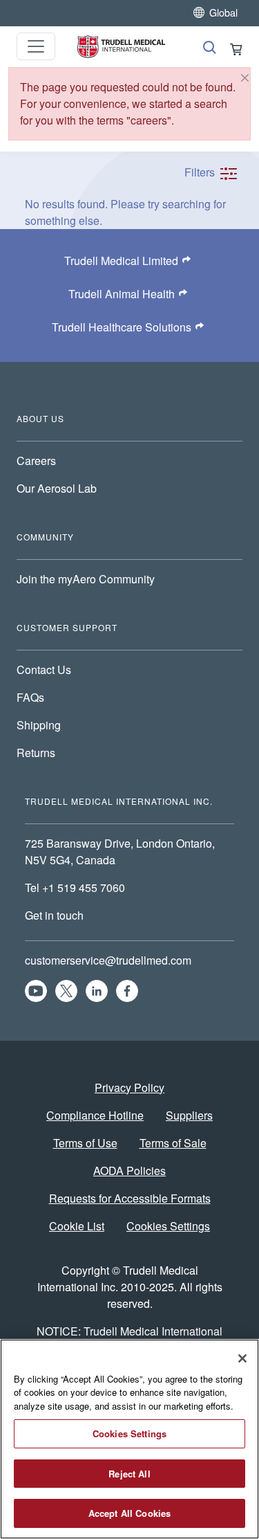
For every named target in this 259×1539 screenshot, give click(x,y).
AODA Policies (129, 1170)
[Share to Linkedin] (97, 991)
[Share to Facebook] (127, 991)
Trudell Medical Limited (121, 260)
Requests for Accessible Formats (130, 1198)
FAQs (30, 697)
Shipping (39, 725)
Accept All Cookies (129, 1513)
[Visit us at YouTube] (36, 991)
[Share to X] (66, 991)
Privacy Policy (129, 1087)
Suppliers (189, 1115)
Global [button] (223, 12)
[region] (129, 1439)
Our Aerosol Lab (57, 488)
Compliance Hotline (95, 1115)
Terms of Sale (173, 1143)
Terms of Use (85, 1143)
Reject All (129, 1473)
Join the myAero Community (86, 579)
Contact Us (44, 669)
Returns (36, 753)
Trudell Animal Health (121, 294)
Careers (36, 460)
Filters (201, 172)
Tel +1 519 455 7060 (76, 887)
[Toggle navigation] (36, 46)
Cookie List (76, 1226)
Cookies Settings (168, 1226)
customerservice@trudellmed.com (108, 960)
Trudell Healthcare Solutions (121, 327)
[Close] (245, 78)
